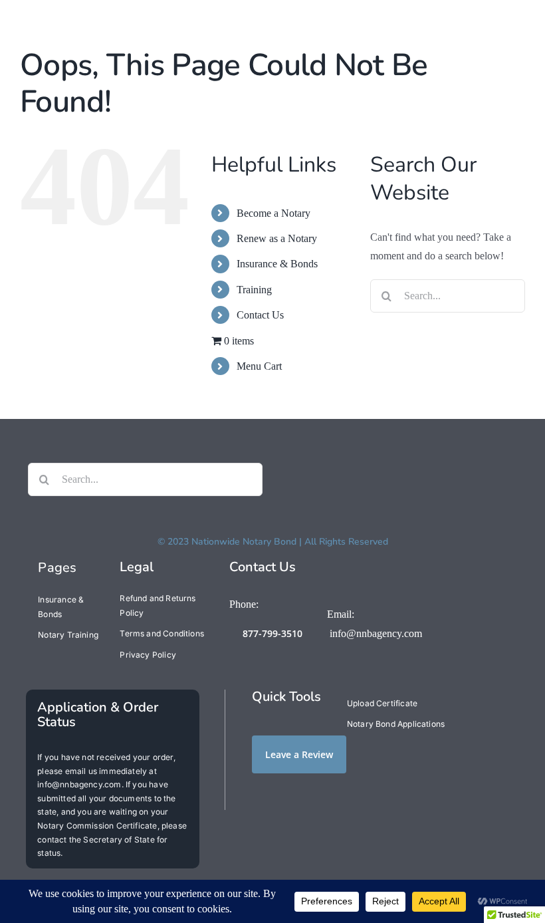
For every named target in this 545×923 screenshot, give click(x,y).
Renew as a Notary (277, 238)
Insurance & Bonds (277, 263)
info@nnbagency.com (376, 633)
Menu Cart (259, 366)
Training (254, 289)
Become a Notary (273, 213)
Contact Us (260, 315)
